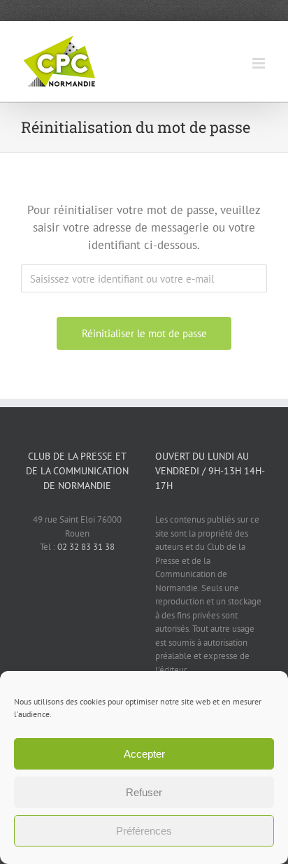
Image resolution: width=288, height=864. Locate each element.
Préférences (144, 831)
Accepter (144, 754)
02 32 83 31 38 (86, 547)
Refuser (144, 792)
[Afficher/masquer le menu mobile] (259, 63)
